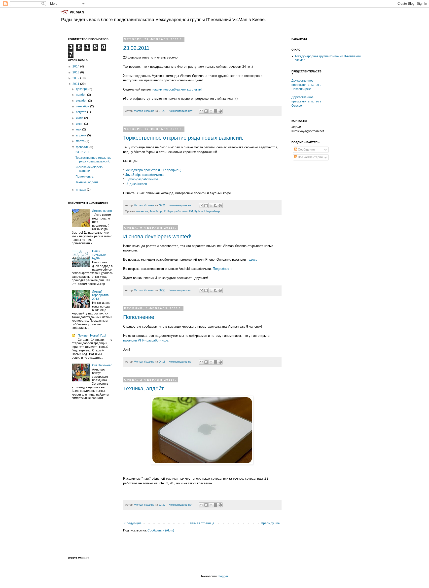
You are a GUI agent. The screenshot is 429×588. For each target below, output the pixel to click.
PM (191, 211)
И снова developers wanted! (157, 236)
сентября (83, 106)
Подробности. (223, 269)
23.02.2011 (136, 48)
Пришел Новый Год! (92, 335)
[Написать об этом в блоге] (206, 111)
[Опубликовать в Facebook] (215, 111)
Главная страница (201, 523)
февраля (82, 147)
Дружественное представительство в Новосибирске (306, 85)
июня (80, 123)
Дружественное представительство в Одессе (306, 101)
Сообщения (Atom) (160, 530)
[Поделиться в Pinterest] (220, 111)
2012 (76, 78)
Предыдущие (270, 523)
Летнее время (102, 211)
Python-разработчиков (141, 179)
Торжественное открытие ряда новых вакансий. (183, 138)
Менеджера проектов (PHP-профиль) (153, 170)
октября (82, 100)
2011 (76, 84)
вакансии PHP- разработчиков (145, 340)
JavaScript (155, 211)
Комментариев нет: (181, 110)
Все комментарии (310, 157)
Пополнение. (139, 317)
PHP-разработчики (175, 211)
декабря (82, 89)
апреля (81, 135)
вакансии (142, 211)
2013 (76, 72)
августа (81, 112)
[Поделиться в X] (210, 111)
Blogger (222, 576)
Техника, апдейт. (144, 388)
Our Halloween (102, 365)
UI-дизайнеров (136, 184)
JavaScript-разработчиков (144, 175)
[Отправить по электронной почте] (201, 111)
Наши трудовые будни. (99, 254)
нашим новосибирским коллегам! (177, 89)
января (81, 189)
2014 (76, 66)
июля (80, 118)
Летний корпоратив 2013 (100, 295)
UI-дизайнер (212, 211)
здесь (253, 259)
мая (79, 129)
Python (198, 211)
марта (80, 141)
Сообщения (306, 149)
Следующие (133, 523)
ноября (81, 94)
